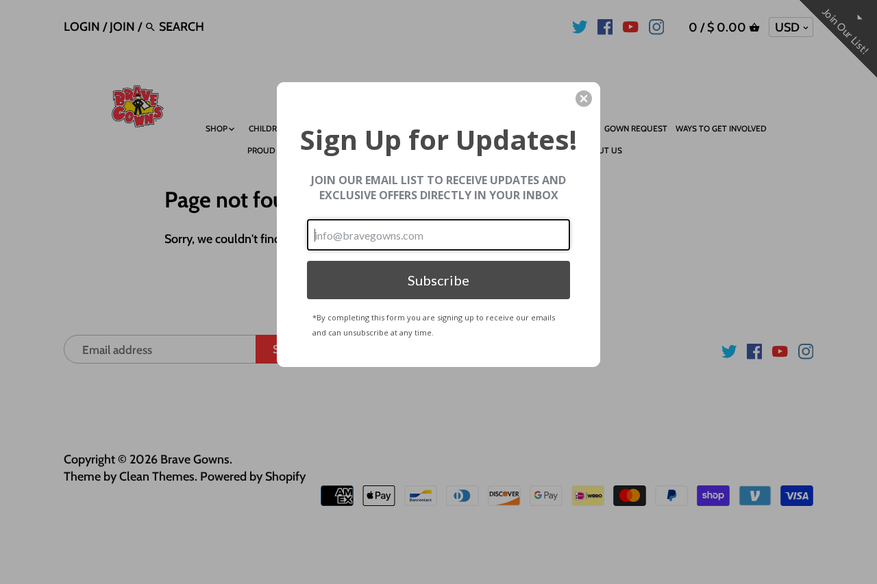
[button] (584, 98)
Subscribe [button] (438, 280)
